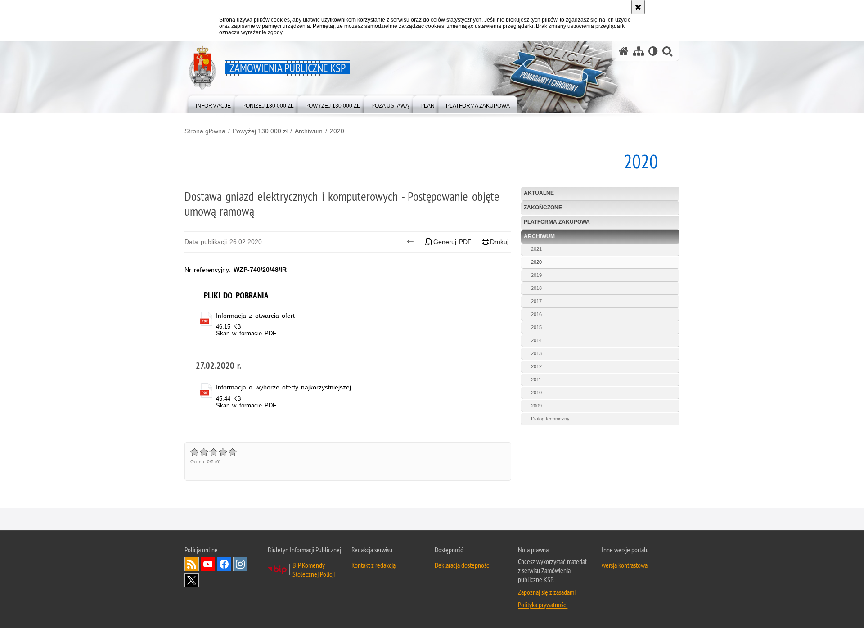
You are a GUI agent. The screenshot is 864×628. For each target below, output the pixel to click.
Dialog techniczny (550, 418)
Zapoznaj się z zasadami (547, 591)
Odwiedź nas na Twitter (191, 580)
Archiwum (309, 131)
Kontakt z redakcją (373, 564)
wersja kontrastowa (625, 564)
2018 (536, 288)
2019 (536, 275)
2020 (337, 131)
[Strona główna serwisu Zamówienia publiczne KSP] (624, 51)
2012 (536, 366)
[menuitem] (213, 103)
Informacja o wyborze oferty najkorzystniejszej (283, 387)
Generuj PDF (452, 241)
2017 (536, 301)
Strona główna (204, 131)
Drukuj (499, 241)
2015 (536, 327)
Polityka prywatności (542, 604)
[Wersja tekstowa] (653, 51)
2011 (536, 379)
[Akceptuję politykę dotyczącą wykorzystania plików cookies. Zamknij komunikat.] (638, 7)
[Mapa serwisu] (638, 51)
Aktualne (539, 193)
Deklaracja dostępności (462, 564)
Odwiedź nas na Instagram (240, 564)
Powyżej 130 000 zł (260, 131)
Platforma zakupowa (557, 222)
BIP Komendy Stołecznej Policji (313, 569)
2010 (536, 392)
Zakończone (543, 207)
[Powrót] (410, 241)
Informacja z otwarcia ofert (255, 315)
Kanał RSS (191, 564)
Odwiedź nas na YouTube (208, 564)
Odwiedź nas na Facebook (224, 564)
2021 (536, 249)
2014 (536, 340)
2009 (536, 405)
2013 (536, 353)
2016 (536, 314)
